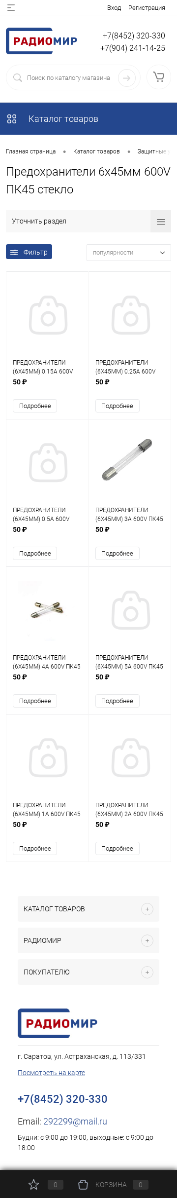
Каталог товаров (62, 118)
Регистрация (146, 7)
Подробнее (35, 406)
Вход (114, 7)
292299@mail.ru (75, 1121)
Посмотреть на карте (51, 1073)
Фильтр (36, 252)
